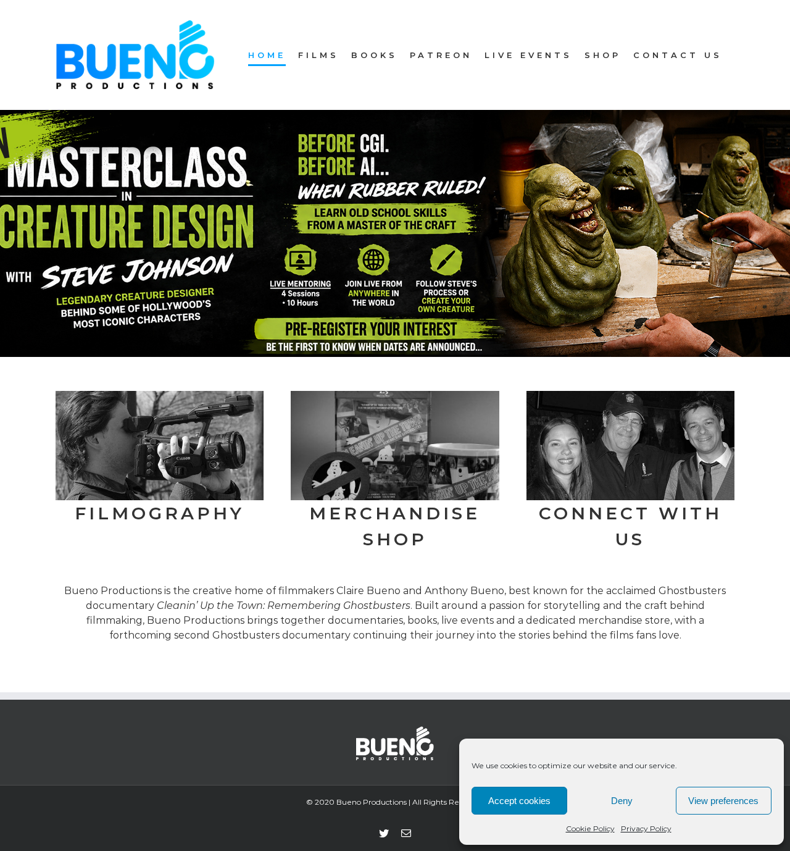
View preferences (723, 800)
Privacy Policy (646, 828)
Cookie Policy (590, 828)
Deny (622, 800)
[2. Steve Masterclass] (395, 233)
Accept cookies (519, 800)
